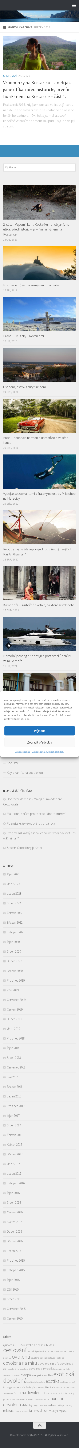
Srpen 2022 (14, 903)
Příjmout (39, 731)
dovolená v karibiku (61, 1369)
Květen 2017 (14, 1145)
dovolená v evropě (40, 1369)
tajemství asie (38, 1410)
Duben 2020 (14, 961)
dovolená (19, 1356)
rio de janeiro (22, 1411)
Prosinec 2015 (16, 1260)
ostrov (52, 1405)
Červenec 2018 (16, 1067)
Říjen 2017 (13, 1116)
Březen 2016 (15, 1241)
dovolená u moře (48, 1364)
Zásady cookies (22, 751)
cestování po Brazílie (36, 1351)
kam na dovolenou (29, 1392)
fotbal (6, 1387)
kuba (46, 1399)
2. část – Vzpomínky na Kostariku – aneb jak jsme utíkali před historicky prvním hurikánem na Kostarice (36, 229)
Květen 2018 (14, 1077)
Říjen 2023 (13, 874)
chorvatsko (52, 1351)
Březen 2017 (15, 1154)
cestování (15, 1350)
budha (50, 1345)
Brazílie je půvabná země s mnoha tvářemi (32, 285)
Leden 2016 (14, 1251)
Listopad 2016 (16, 1183)
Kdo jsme (13, 763)
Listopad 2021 (16, 932)
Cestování (10, 76)
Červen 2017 (15, 1135)
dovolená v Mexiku (11, 1375)
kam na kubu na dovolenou (58, 1393)
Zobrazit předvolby (39, 742)
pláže (59, 1405)
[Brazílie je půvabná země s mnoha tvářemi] (39, 263)
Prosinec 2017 (16, 1106)
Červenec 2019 (16, 1000)
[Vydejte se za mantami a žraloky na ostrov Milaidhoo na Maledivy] (39, 471)
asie (18, 1344)
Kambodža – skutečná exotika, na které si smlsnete (38, 605)
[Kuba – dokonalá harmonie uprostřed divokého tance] (39, 416)
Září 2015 (13, 1289)
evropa (26, 1375)
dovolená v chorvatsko (18, 1369)
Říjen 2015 (13, 1280)
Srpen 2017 (14, 1125)
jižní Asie (50, 1387)
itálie (28, 1387)
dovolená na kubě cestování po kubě (47, 1357)
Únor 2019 (13, 1029)
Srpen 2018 (14, 1058)
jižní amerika (38, 1387)
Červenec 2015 (16, 1309)
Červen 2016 (15, 1212)
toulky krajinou (58, 1411)
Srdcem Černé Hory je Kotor (24, 848)
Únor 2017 (13, 1164)
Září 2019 (13, 990)
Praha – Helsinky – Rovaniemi (23, 336)
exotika (53, 1381)
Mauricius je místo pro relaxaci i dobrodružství (36, 814)
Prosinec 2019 (16, 980)
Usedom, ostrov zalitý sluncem (24, 387)
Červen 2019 (15, 1009)
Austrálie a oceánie (34, 1345)
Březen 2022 (15, 922)
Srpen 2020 (14, 951)
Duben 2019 (14, 1019)
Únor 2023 (13, 884)
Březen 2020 (15, 971)
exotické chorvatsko (36, 1382)
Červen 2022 (15, 913)
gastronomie (17, 1387)
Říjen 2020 (13, 942)
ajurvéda (8, 1345)
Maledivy (27, 1405)
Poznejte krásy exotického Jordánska (31, 823)
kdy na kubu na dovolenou (31, 1399)
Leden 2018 (14, 1096)
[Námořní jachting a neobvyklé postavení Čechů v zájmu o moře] (39, 634)
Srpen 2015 (14, 1299)
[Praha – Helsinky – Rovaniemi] (39, 314)
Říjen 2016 (13, 1193)
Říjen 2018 (13, 1048)
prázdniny (67, 1405)
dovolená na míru (20, 1363)
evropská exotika (42, 1375)
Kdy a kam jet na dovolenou (25, 773)
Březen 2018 (15, 1087)
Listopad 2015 (16, 1270)
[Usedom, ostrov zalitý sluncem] (39, 365)
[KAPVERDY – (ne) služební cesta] (39, 690)
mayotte (37, 1405)
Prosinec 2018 (16, 1038)
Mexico (44, 1405)
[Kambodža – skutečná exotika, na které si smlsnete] (39, 583)
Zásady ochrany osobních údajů (48, 751)
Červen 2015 (15, 1318)
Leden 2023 (14, 894)
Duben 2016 (14, 1231)
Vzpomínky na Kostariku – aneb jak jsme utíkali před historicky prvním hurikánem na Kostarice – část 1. (37, 89)
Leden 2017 (14, 1174)
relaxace (9, 1410)
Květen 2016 (14, 1222)
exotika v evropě (67, 1382)
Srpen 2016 (14, 1202)
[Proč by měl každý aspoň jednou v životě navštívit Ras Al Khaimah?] (39, 527)
